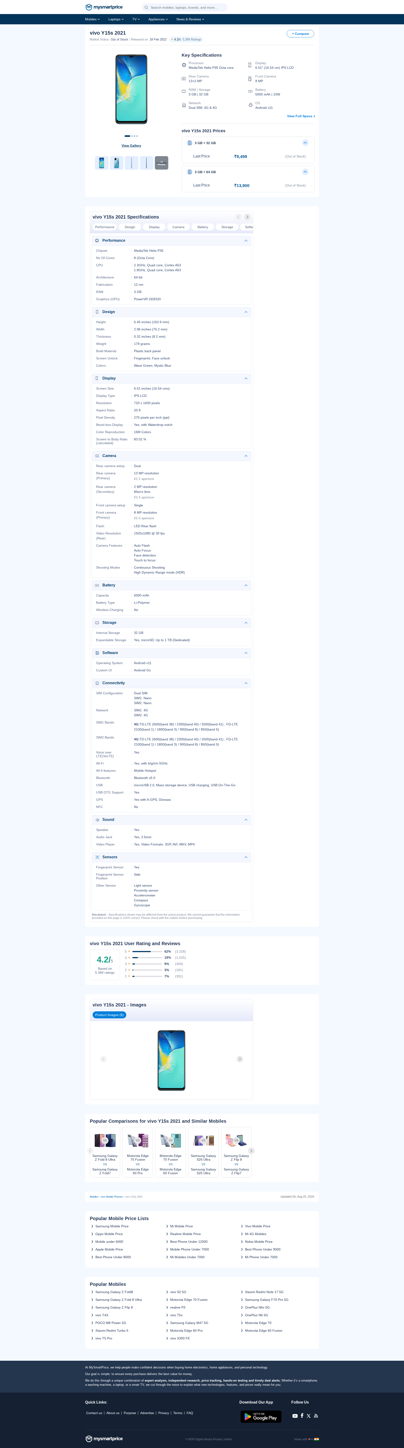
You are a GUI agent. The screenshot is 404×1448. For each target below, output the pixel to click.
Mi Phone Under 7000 (261, 1257)
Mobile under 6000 (109, 1241)
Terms (177, 1413)
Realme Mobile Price (185, 1234)
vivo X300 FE (180, 1338)
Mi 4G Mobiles (255, 1234)
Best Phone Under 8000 (113, 1257)
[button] (146, 8)
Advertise (147, 1413)
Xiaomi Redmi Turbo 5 (111, 1330)
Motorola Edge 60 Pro (186, 1330)
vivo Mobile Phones (112, 1196)
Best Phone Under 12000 (189, 1241)
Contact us (94, 1413)
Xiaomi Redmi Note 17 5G (264, 1292)
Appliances (156, 19)
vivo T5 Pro (103, 1338)
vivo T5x (176, 1315)
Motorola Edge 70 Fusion (189, 1300)
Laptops (114, 19)
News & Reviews (189, 19)
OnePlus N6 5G (256, 1315)
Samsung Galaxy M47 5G (189, 1323)
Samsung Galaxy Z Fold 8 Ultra (118, 1300)
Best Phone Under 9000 (263, 1249)
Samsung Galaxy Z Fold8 (114, 1292)
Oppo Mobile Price (109, 1234)
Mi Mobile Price (181, 1226)
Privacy (163, 1413)
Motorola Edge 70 (258, 1323)
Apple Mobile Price (109, 1249)
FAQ (190, 1413)
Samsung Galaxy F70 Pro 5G (267, 1300)
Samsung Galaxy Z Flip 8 (114, 1307)
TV (134, 19)
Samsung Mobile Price (112, 1226)
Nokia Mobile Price (259, 1241)
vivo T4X (101, 1315)
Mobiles (91, 19)
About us (112, 1413)
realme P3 (177, 1307)
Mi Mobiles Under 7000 (187, 1257)
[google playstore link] (261, 1421)
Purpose (130, 1413)
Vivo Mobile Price (258, 1226)
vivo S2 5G (178, 1292)
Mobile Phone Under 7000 (189, 1249)
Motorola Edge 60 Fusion (263, 1330)
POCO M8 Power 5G (110, 1323)
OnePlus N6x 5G (257, 1307)
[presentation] (239, 217)
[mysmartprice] (104, 8)
